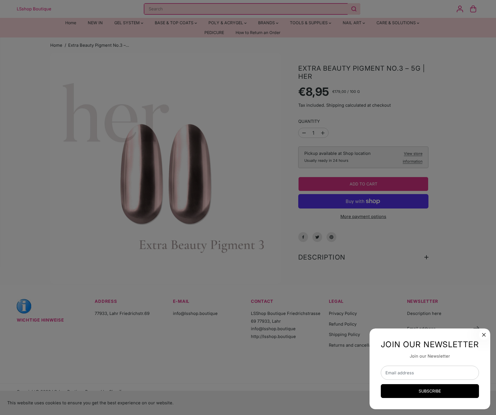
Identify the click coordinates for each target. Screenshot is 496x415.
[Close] (484, 334)
